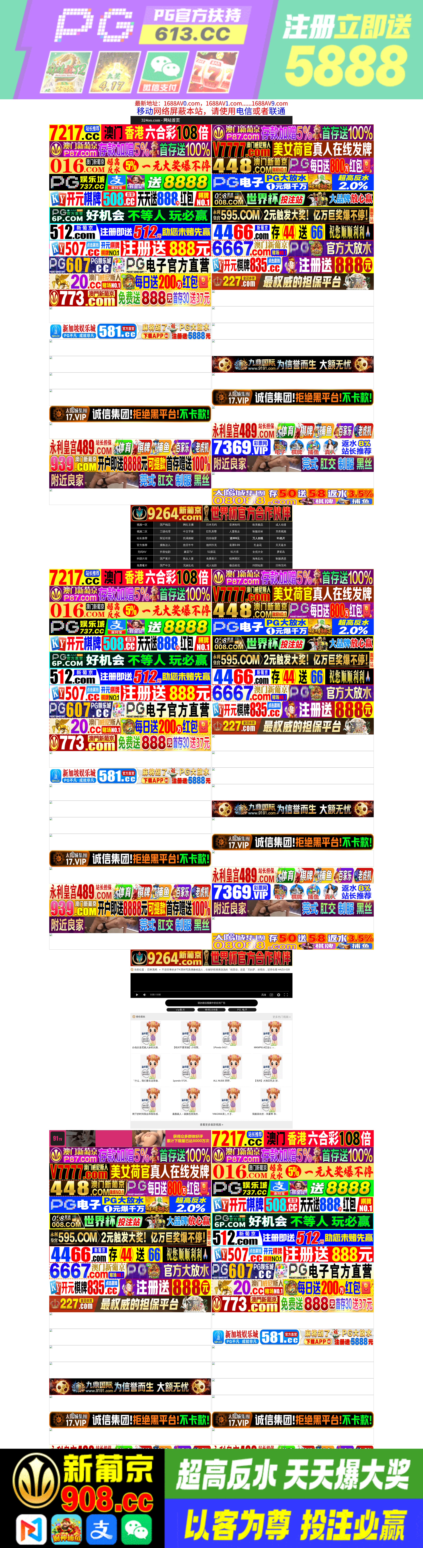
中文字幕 (188, 531)
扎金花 (258, 545)
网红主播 (188, 524)
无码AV (142, 551)
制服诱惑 (281, 558)
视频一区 (142, 524)
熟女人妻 (188, 558)
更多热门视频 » (282, 1016)
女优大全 (257, 551)
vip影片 (180, 1009)
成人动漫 (281, 524)
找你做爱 (211, 538)
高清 (263, 994)
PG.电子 (242, 1009)
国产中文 (165, 565)
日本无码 (211, 524)
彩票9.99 (235, 545)
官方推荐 (142, 545)
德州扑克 (211, 545)
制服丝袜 (257, 531)
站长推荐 (142, 538)
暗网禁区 (234, 558)
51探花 (211, 551)
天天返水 (281, 545)
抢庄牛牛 (188, 545)
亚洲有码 (234, 524)
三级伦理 (165, 531)
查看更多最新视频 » (211, 1124)
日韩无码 (281, 565)
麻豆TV (188, 551)
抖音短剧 (165, 551)
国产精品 (165, 524)
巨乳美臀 (211, 531)
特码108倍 (211, 1009)
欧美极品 (257, 524)
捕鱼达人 (165, 545)
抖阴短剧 (257, 565)
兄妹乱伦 (188, 565)
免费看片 (142, 565)
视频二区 (142, 531)
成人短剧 (211, 565)
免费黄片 (211, 558)
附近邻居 (165, 538)
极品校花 (234, 565)
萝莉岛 (281, 551)
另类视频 (281, 531)
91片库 (235, 551)
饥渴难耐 (188, 538)
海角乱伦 (257, 558)
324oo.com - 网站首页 (160, 120)
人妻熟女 (234, 531)
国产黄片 (165, 558)
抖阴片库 (142, 558)
